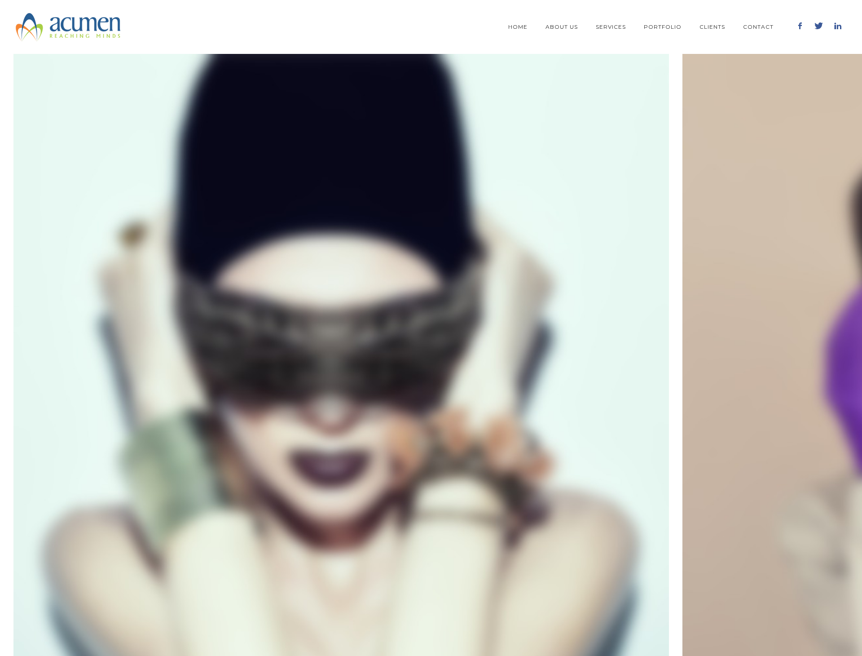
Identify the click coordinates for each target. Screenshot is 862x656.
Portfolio (663, 26)
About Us (561, 26)
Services (611, 26)
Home (518, 26)
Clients (712, 26)
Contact (758, 26)
